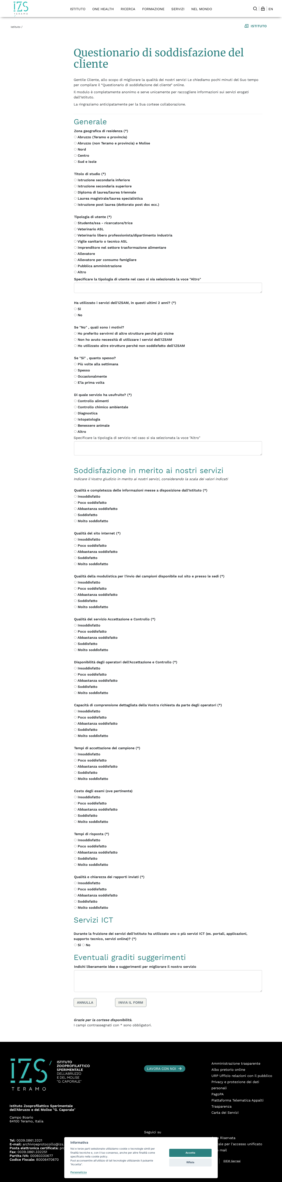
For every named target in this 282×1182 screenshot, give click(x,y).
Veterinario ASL (90, 229)
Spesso (83, 370)
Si (79, 309)
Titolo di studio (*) (90, 174)
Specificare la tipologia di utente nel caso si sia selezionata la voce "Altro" (137, 279)
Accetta (190, 1152)
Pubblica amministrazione (99, 266)
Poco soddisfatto (92, 502)
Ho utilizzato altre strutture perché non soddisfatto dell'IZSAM (131, 346)
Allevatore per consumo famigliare (106, 260)
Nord (81, 149)
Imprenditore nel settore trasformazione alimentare (121, 247)
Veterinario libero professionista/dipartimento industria (124, 235)
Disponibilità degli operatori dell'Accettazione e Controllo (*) (125, 662)
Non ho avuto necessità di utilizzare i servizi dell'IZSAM (124, 339)
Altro (81, 272)
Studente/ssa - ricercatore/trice (105, 223)
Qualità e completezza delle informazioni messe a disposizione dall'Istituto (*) (140, 490)
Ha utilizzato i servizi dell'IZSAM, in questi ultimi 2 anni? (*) (125, 303)
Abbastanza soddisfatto (97, 509)
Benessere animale (93, 425)
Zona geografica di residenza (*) (101, 131)
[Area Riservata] (263, 8)
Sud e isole (86, 162)
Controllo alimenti (93, 401)
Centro (83, 155)
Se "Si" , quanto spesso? (95, 358)
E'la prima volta (90, 382)
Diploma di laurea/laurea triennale (106, 192)
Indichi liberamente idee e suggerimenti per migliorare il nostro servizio (135, 967)
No (79, 315)
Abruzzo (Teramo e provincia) (102, 137)
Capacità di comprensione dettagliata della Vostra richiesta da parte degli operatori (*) (148, 705)
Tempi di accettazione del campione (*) (107, 748)
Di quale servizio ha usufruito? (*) (103, 395)
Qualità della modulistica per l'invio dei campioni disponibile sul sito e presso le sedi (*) (149, 576)
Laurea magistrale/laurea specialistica (110, 198)
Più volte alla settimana (97, 364)
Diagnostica (87, 413)
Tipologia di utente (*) (93, 217)
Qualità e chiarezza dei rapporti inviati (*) (109, 877)
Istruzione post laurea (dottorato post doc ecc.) (118, 204)
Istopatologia (88, 419)
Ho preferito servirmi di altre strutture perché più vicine (125, 333)
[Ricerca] (255, 8)
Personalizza (78, 1172)
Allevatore (86, 254)
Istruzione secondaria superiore (104, 186)
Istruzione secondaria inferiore (103, 180)
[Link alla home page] (21, 9)
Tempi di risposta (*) (91, 834)
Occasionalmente (92, 376)
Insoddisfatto (88, 496)
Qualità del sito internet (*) (97, 533)
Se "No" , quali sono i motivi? (99, 327)
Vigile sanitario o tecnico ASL (102, 241)
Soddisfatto (87, 515)
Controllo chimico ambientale (102, 407)
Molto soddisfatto (92, 521)
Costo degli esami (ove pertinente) (103, 791)
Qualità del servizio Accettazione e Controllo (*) (114, 619)
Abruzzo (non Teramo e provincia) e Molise (113, 143)
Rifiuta (190, 1162)
